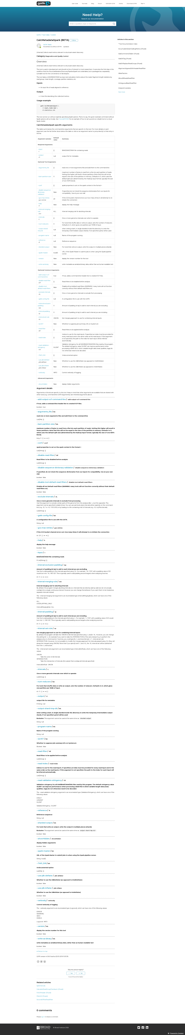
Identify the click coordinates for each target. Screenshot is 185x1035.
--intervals (41, 217)
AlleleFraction (122, 73)
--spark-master (43, 253)
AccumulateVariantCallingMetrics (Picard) (132, 49)
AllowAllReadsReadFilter (126, 78)
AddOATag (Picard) (124, 59)
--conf (40, 185)
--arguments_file (43, 168)
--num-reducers (43, 224)
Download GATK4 (132, 3)
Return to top (42, 951)
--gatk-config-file (43, 299)
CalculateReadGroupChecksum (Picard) (50, 989)
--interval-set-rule (43, 317)
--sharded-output (43, 247)
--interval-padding (44, 311)
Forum (100, 3)
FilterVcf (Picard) (42, 996)
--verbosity (41, 372)
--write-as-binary (43, 264)
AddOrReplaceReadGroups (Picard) (130, 63)
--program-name (43, 235)
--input (40, 149)
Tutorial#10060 (64, 119)
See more (121, 92)
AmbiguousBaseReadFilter (127, 83)
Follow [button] (74, 40)
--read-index (42, 337)
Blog (92, 3)
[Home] (44, 3)
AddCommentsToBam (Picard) (128, 54)
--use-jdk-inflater (43, 366)
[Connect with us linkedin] (147, 1027)
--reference (41, 240)
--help (40, 204)
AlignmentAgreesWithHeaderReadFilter (132, 68)
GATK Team (47, 44)
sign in (43, 1017)
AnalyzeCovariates (124, 88)
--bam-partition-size (44, 176)
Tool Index (84, 3)
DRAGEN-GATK (110, 3)
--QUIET (40, 324)
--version (41, 258)
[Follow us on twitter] (138, 1027)
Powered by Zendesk (177, 1033)
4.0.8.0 (53, 35)
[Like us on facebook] (143, 1027)
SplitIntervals (41, 986)
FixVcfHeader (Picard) (44, 993)
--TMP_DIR (41, 355)
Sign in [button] (143, 3)
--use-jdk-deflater (43, 360)
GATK (39, 35)
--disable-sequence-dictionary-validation (44, 192)
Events (121, 3)
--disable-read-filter (44, 280)
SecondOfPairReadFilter (45, 999)
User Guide (75, 3)
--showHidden (42, 384)
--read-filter (41, 328)
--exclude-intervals (44, 292)
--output (40, 155)
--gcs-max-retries (43, 198)
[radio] (70, 973)
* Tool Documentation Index (127, 44)
